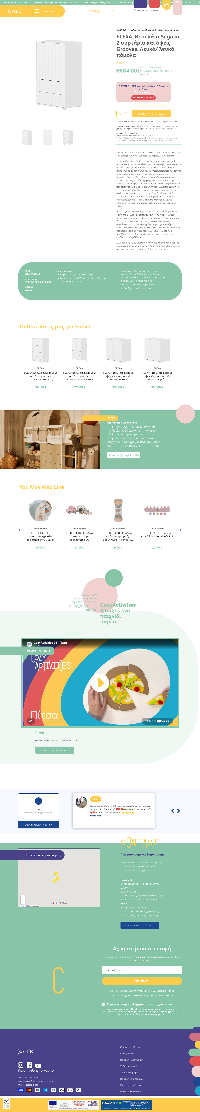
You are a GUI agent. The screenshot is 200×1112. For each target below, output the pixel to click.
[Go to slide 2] (48, 138)
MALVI (38, 1077)
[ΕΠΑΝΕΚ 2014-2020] (73, 1105)
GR (178, 2)
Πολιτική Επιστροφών (131, 1078)
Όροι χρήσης (127, 1053)
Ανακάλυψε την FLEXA (124, 455)
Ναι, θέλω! (142, 981)
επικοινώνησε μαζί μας (142, 128)
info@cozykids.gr (137, 907)
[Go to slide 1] (27, 138)
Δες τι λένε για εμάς (38, 825)
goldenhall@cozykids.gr (146, 915)
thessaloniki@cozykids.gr (147, 911)
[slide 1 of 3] (59, 75)
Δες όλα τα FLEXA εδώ (143, 98)
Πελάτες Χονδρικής (130, 1091)
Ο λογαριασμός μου (130, 1047)
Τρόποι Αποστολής (130, 1066)
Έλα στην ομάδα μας (131, 1085)
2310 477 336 (128, 891)
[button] (100, 11)
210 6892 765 (149, 899)
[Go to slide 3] (68, 138)
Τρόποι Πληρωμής (129, 1072)
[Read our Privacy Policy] (180, 1009)
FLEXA (120, 63)
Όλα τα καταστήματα (139, 925)
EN (177, 9)
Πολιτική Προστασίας (131, 1059)
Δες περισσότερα (54, 750)
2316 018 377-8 (129, 899)
